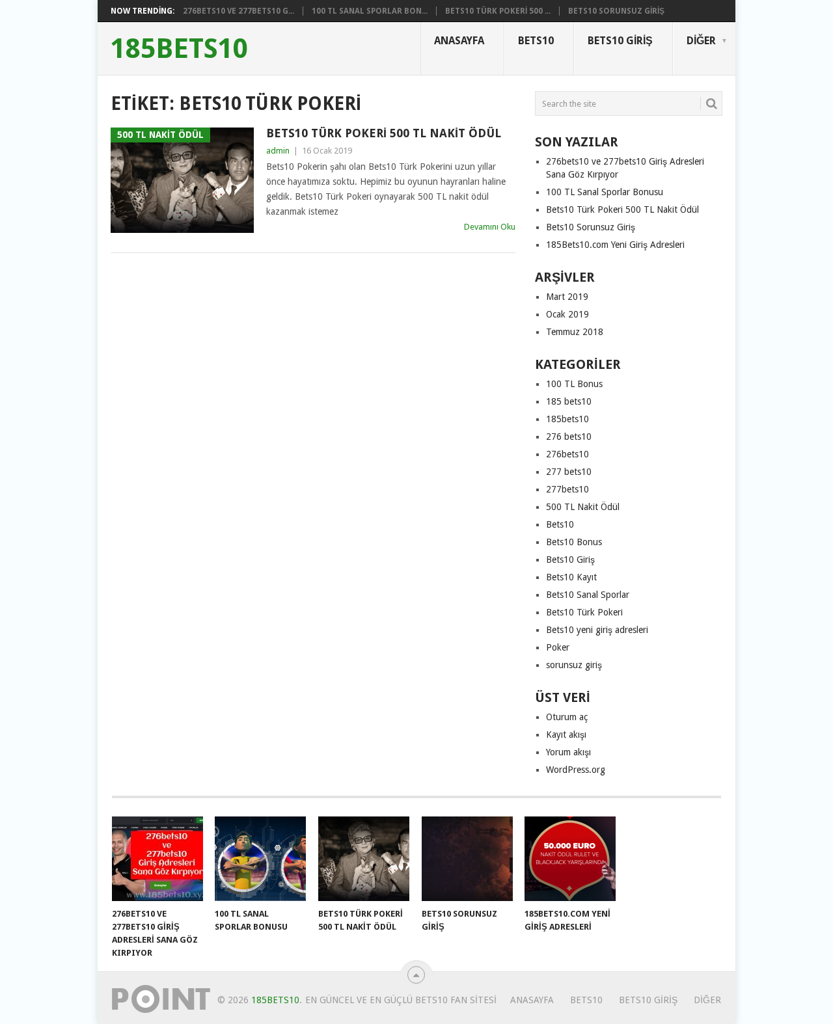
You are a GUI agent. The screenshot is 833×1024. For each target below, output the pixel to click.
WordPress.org (575, 769)
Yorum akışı (568, 752)
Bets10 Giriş (620, 40)
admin (278, 150)
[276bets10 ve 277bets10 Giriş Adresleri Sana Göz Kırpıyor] (157, 858)
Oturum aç (567, 717)
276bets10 (567, 454)
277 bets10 (569, 471)
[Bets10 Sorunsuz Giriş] (467, 858)
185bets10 (179, 48)
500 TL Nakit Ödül (583, 507)
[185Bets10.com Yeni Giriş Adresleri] (570, 858)
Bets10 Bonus (574, 542)
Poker (557, 647)
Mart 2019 (567, 296)
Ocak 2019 (567, 314)
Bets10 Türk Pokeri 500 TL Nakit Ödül (383, 133)
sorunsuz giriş (574, 665)
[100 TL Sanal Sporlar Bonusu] (260, 858)
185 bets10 (569, 401)
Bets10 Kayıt (571, 577)
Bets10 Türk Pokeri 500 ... (498, 11)
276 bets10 (569, 436)
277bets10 (567, 489)
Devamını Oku (489, 227)
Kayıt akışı (566, 734)
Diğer (701, 40)
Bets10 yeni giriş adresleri (597, 630)
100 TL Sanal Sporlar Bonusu (604, 192)
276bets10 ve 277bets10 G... (238, 11)
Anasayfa (459, 40)
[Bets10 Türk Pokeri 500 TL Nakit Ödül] (363, 858)
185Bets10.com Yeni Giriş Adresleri (615, 244)
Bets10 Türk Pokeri (584, 612)
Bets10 (536, 40)
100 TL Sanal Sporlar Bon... (370, 11)
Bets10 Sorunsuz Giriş (616, 11)
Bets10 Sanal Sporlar (587, 594)
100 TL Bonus (574, 384)
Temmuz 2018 (574, 332)
